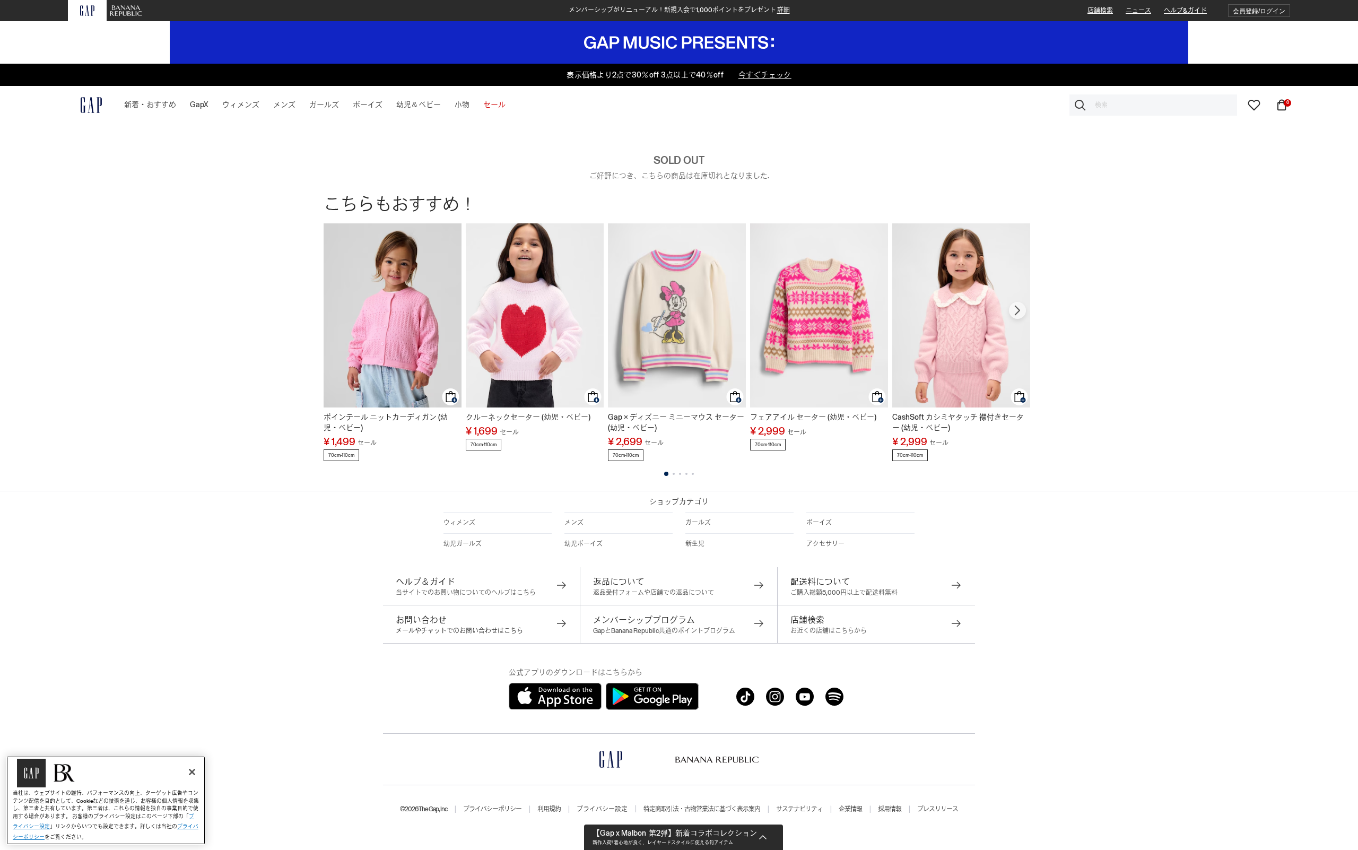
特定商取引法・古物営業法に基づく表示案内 (701, 809)
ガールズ (698, 522)
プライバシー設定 (602, 809)
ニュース (1138, 10)
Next (1017, 310)
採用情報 (889, 809)
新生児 (694, 544)
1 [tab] (666, 474)
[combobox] (1153, 105)
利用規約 (549, 809)
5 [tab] (693, 474)
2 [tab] (674, 474)
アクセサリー (825, 544)
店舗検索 (1100, 10)
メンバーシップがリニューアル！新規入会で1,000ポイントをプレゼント (679, 10)
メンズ (574, 522)
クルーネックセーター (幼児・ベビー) (528, 417)
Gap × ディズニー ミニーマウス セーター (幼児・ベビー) (676, 422)
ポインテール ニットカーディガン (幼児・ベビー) (386, 422)
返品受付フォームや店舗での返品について (653, 592)
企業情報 (850, 809)
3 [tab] (680, 474)
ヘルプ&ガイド (1185, 10)
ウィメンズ (459, 522)
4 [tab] (686, 474)
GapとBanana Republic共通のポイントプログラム (664, 631)
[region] (105, 800)
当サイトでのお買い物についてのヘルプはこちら (466, 592)
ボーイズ (819, 522)
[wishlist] (1254, 104)
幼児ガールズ (462, 544)
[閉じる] (192, 772)
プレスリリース (937, 809)
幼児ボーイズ (583, 544)
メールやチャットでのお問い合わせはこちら (459, 631)
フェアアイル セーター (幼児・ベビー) (813, 417)
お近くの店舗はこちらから (828, 631)
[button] (1259, 11)
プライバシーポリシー (492, 809)
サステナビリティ (799, 809)
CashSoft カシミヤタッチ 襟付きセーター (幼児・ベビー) (958, 422)
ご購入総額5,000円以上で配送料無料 (844, 592)
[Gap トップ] (85, 105)
